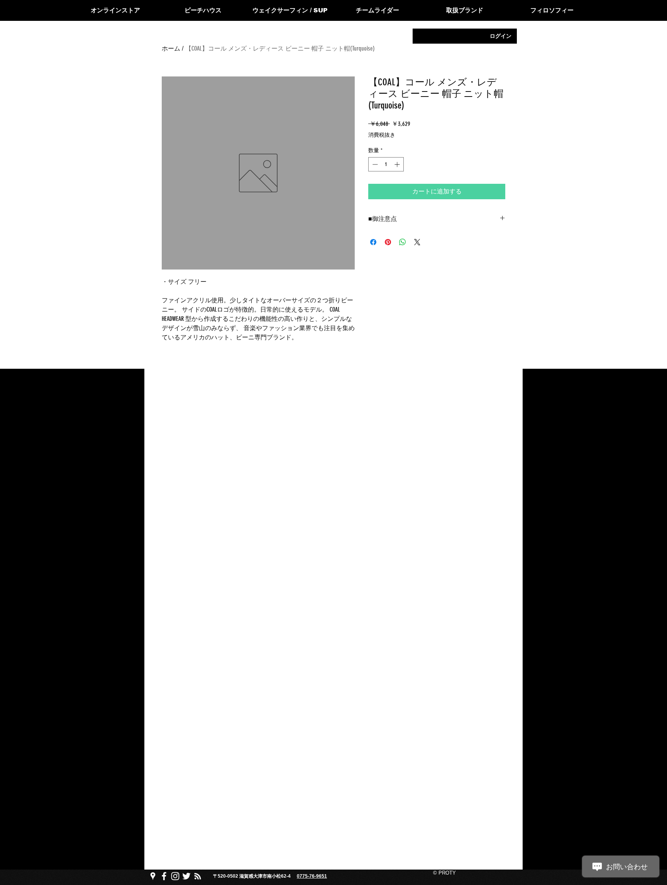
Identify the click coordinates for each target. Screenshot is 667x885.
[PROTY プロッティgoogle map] (152, 876)
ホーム (171, 48)
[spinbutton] (386, 164)
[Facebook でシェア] (373, 242)
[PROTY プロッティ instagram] (175, 876)
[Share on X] (417, 242)
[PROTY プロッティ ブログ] (197, 876)
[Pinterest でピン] (388, 242)
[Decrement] (374, 164)
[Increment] (398, 164)
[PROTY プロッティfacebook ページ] (164, 876)
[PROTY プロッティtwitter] (186, 876)
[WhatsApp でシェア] (402, 242)
